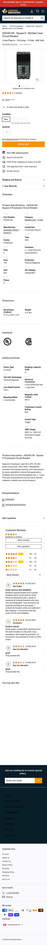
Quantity (6, 127)
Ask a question (9, 518)
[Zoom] (37, 79)
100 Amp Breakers (16, 26)
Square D (7, 233)
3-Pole (40, 220)
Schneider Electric (9, 44)
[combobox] (23, 18)
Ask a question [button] (23, 546)
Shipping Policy (8, 872)
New (6, 119)
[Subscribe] (38, 780)
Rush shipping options (10, 139)
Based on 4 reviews (13, 537)
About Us (5, 858)
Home (4, 26)
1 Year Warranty (9, 186)
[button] (8, 93)
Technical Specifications (15, 505)
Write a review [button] (24, 540)
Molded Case (30, 220)
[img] (19, 583)
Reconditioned (19, 120)
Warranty (5, 868)
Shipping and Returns (12, 180)
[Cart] (37, 11)
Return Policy (7, 865)
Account (5, 854)
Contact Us (6, 861)
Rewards (5, 876)
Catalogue (9, 499)
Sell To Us (6, 879)
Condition (6, 114)
